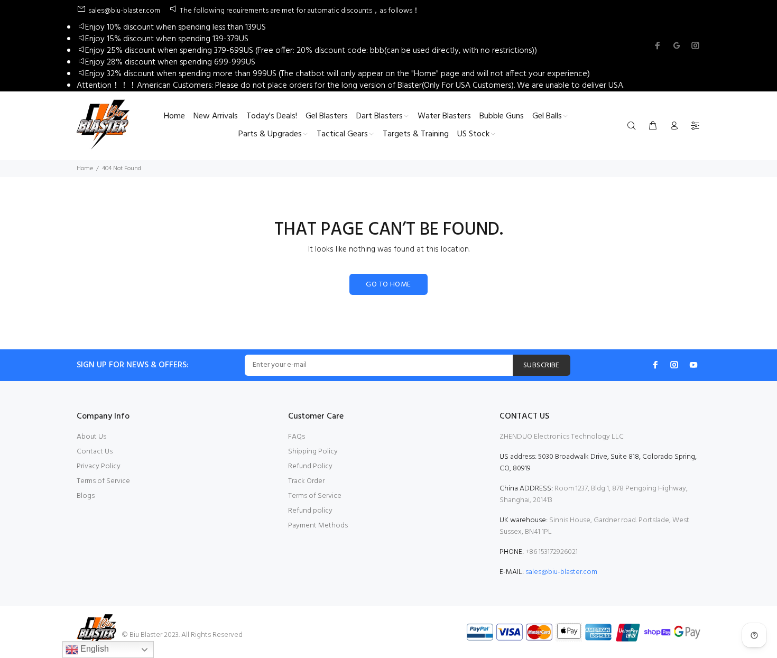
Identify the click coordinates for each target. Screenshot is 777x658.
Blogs (86, 496)
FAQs (296, 437)
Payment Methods (318, 526)
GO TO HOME (388, 285)
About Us (91, 437)
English (93, 648)
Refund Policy (310, 466)
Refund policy (310, 511)
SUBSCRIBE (541, 365)
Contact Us (95, 452)
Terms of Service (103, 481)
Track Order (306, 481)
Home (85, 168)
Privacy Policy (99, 466)
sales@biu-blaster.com (561, 572)
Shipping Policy (313, 452)
